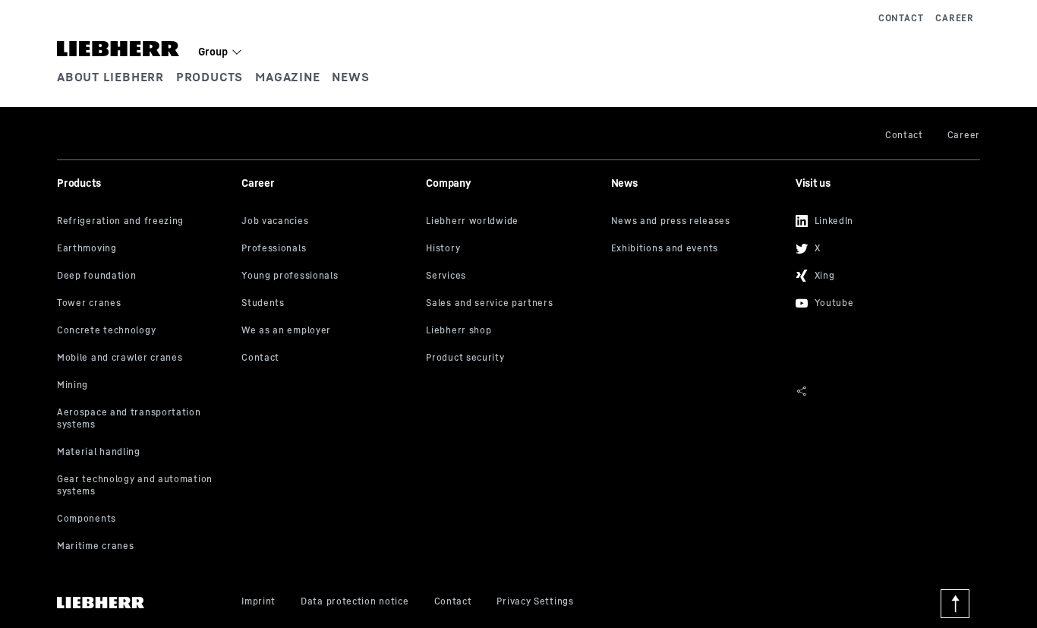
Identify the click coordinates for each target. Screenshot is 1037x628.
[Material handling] (143, 452)
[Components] (143, 519)
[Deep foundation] (143, 276)
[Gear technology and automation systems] (143, 486)
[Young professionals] (327, 276)
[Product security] (512, 358)
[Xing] (882, 273)
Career (954, 18)
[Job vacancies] (327, 221)
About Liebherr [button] (110, 76)
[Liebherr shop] (512, 331)
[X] (882, 246)
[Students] (327, 303)
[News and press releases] (697, 221)
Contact (900, 18)
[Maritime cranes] (143, 546)
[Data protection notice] (354, 602)
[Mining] (143, 385)
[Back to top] (955, 603)
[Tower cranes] (143, 303)
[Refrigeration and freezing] (143, 221)
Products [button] (209, 76)
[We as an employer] (327, 331)
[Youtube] (882, 300)
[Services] (512, 276)
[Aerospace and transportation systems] (143, 419)
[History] (512, 249)
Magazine (287, 76)
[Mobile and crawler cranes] (143, 358)
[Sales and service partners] (512, 303)
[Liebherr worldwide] (512, 221)
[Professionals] (327, 249)
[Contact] (327, 358)
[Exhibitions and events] (697, 249)
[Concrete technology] (143, 331)
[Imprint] (258, 602)
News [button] (350, 76)
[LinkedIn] (882, 218)
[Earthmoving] (143, 249)
